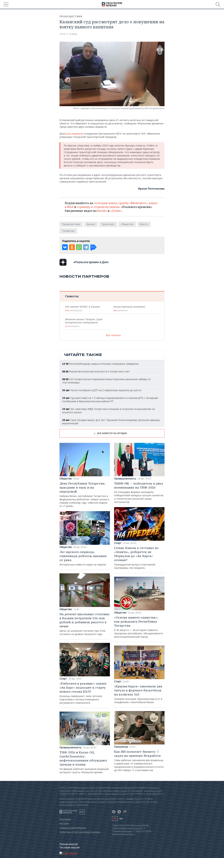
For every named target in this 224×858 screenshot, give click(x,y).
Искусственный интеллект (129, 308)
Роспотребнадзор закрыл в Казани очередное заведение (100, 363)
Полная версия (68, 844)
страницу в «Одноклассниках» (98, 207)
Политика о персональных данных (79, 832)
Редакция (65, 819)
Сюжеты (72, 296)
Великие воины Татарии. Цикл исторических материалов (84, 323)
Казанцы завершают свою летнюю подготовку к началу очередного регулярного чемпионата (82, 692)
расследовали (74, 133)
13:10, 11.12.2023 (68, 34)
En (121, 818)
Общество (127, 224)
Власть (144, 224)
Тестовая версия (69, 847)
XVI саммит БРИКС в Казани (82, 308)
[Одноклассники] (72, 247)
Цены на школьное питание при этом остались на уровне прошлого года (84, 624)
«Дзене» (116, 211)
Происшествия (70, 16)
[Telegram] (86, 247)
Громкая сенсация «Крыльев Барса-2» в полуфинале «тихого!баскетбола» (138, 694)
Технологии (121, 746)
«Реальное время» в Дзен (91, 262)
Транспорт (108, 224)
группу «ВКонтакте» (132, 203)
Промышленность (70, 747)
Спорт (63, 678)
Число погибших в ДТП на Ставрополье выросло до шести (101, 390)
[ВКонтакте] (65, 247)
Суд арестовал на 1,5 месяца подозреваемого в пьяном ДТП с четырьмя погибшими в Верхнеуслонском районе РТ (110, 399)
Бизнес (91, 224)
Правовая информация (72, 828)
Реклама (64, 824)
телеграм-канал (105, 203)
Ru (114, 818)
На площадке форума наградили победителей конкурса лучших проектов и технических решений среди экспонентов (138, 492)
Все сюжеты (113, 335)
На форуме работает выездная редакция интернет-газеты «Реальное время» (84, 762)
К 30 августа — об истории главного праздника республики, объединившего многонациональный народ (138, 626)
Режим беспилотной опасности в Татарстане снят (96, 371)
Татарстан (68, 230)
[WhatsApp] (79, 247)
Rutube (102, 211)
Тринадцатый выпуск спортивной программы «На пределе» (136, 557)
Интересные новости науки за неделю (83, 558)
